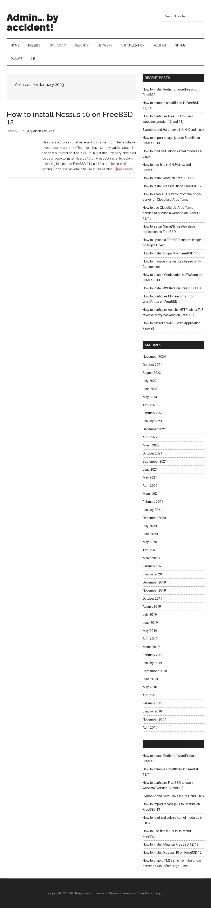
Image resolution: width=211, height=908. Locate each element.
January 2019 (152, 663)
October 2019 (152, 598)
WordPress (144, 893)
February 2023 (153, 413)
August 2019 (152, 607)
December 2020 (154, 518)
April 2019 (150, 639)
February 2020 (153, 566)
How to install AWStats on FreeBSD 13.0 (172, 288)
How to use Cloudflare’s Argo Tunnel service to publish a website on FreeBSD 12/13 (172, 213)
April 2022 (150, 437)
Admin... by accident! (32, 22)
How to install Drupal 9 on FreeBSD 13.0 (171, 253)
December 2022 (154, 429)
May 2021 (150, 478)
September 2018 (155, 671)
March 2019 (151, 647)
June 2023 (150, 389)
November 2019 (154, 590)
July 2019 (150, 615)
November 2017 (154, 719)
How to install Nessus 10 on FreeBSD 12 (70, 118)
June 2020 (150, 534)
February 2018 (153, 703)
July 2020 (150, 526)
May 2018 (150, 687)
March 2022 (151, 445)
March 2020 (151, 558)
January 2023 (152, 421)
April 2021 (150, 486)
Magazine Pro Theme (89, 893)
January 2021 (152, 510)
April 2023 (150, 405)
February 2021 (153, 502)
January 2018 (152, 711)
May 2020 (150, 542)
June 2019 (150, 623)
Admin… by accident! (166, 744)
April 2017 (150, 727)
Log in (159, 893)
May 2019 (150, 631)
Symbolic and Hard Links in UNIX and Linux (173, 130)
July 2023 (150, 381)
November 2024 (154, 357)
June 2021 (150, 469)
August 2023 (152, 373)
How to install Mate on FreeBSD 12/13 (170, 178)
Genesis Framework (122, 893)
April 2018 (150, 695)
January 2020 (152, 574)
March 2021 (151, 494)
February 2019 (153, 655)
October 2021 (152, 453)
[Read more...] (125, 169)
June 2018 (150, 679)
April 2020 (150, 550)
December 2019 (154, 582)
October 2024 (152, 365)
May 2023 (150, 397)
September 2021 (155, 461)
